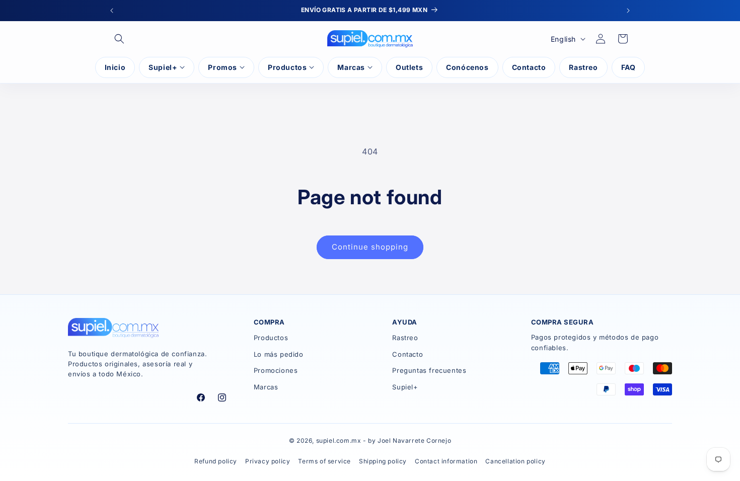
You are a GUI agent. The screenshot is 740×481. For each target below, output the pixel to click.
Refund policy (215, 461)
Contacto (407, 354)
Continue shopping (370, 247)
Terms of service (324, 461)
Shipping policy (383, 461)
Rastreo (405, 338)
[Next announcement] (628, 10)
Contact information (446, 461)
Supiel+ (405, 387)
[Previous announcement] (112, 10)
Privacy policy (267, 461)
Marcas (266, 387)
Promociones (276, 370)
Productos (271, 338)
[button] (119, 39)
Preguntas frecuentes (429, 370)
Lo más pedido (279, 354)
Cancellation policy (515, 461)
